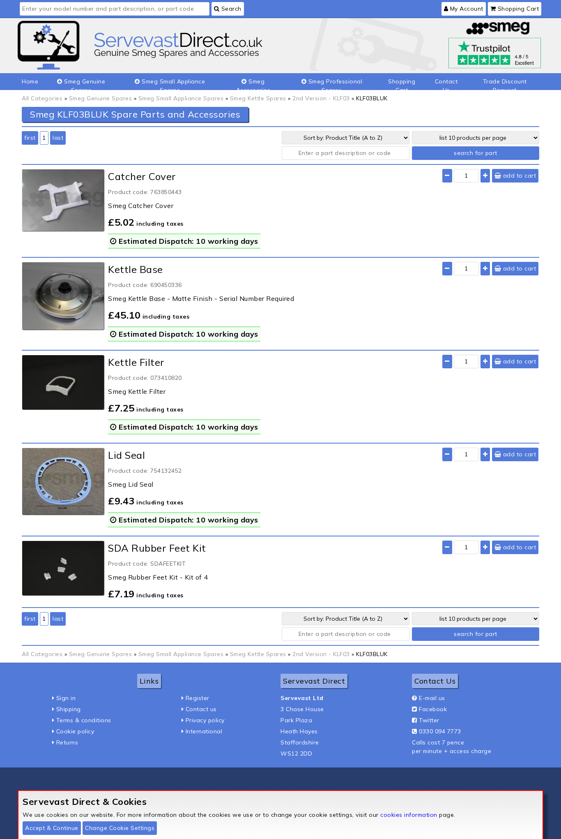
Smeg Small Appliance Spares (172, 84)
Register (197, 698)
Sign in (66, 698)
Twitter (429, 720)
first (30, 137)
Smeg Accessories (253, 84)
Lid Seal (126, 455)
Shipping (68, 709)
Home (30, 81)
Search (230, 8)
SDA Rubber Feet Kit (157, 548)
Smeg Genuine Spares (84, 84)
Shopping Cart (517, 8)
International (204, 731)
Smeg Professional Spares (334, 84)
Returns (67, 742)
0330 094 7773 (440, 731)
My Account (465, 8)
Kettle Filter (136, 362)
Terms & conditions (83, 720)
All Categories (42, 98)
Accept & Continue (51, 828)
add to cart (518, 175)
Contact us (201, 709)
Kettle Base (135, 269)
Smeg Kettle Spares (258, 98)
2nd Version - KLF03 (321, 98)
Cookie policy (75, 731)
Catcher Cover (142, 176)
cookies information (408, 814)
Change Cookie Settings (119, 828)
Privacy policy (205, 720)
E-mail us (432, 698)
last (58, 137)
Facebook (433, 709)
